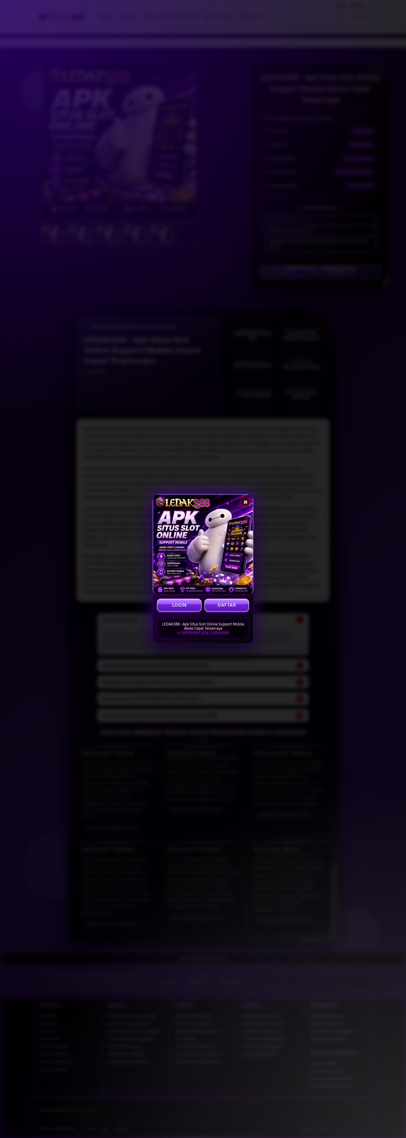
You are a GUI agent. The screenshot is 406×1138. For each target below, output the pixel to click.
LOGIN (179, 605)
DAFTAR (227, 605)
